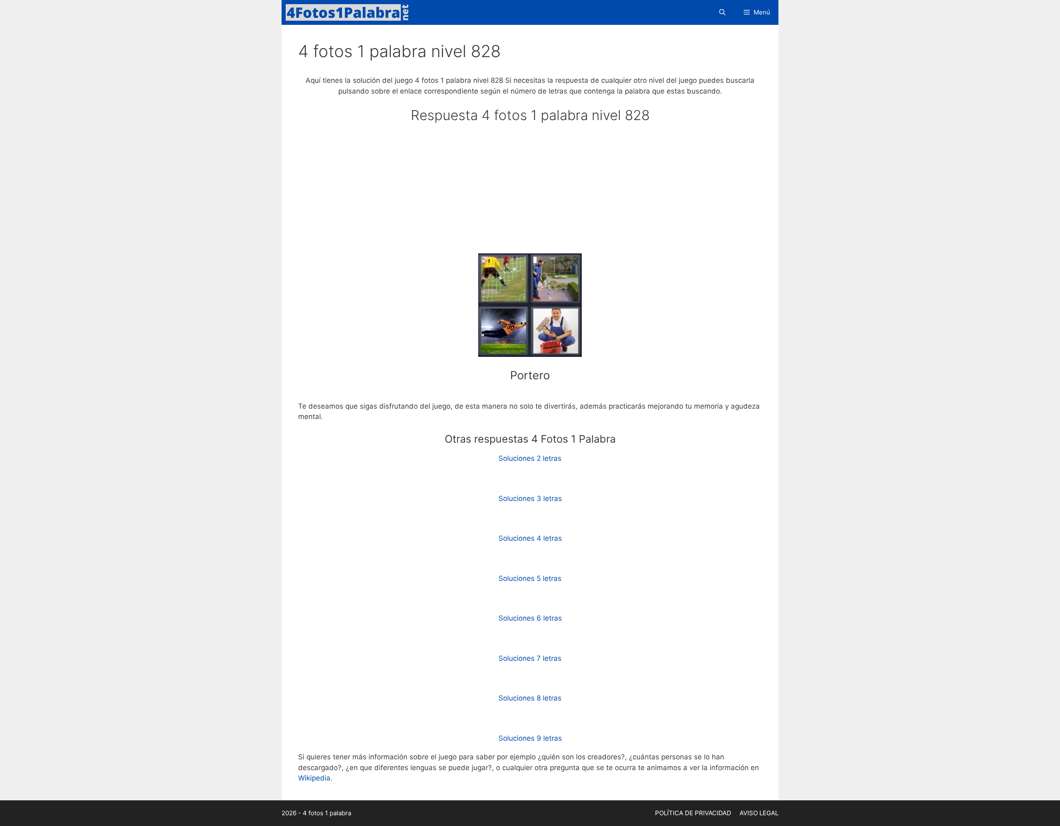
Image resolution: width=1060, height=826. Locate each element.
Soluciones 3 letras (530, 498)
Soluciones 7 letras (530, 658)
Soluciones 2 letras (530, 458)
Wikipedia (314, 778)
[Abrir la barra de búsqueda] (722, 12)
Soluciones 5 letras (530, 578)
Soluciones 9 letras (530, 738)
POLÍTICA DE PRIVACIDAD (693, 813)
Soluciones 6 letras (530, 618)
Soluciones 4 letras (530, 538)
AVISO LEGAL (759, 813)
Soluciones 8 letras (530, 698)
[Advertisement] (530, 192)
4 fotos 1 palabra (327, 813)
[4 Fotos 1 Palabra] (350, 12)
